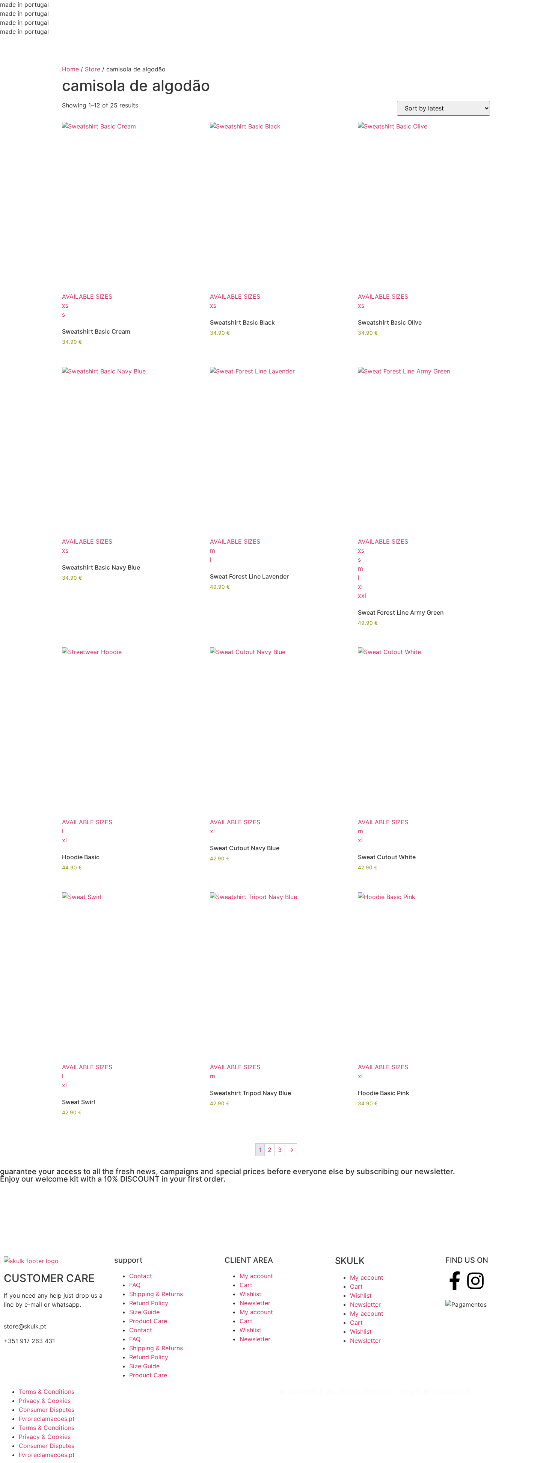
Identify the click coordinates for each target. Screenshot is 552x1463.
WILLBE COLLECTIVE (440, 1391)
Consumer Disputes (46, 1409)
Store (92, 69)
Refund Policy (148, 1303)
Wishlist (250, 1294)
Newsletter (255, 1303)
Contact (140, 1276)
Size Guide (144, 1312)
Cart (246, 1285)
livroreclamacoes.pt (47, 1418)
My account (256, 1276)
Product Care (148, 1321)
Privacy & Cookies (45, 1400)
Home (70, 69)
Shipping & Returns (156, 1294)
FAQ (134, 1285)
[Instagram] (475, 1280)
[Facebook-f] (454, 1280)
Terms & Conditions (46, 1391)
